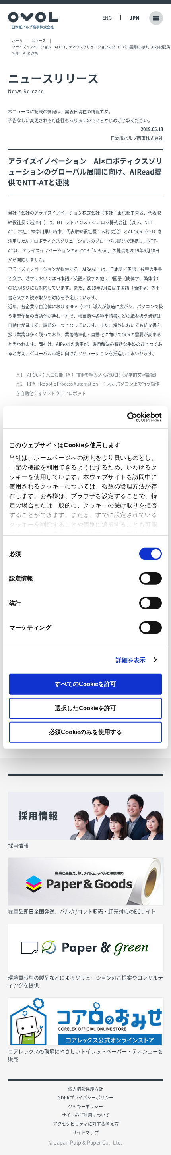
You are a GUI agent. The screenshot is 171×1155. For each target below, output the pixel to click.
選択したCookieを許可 (85, 707)
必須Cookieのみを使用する (85, 731)
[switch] (150, 578)
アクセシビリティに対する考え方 (86, 1124)
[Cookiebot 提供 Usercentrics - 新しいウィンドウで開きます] (127, 417)
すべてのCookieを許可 (85, 683)
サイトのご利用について (86, 1115)
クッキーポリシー (85, 1106)
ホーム (17, 40)
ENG (107, 17)
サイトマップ (85, 1132)
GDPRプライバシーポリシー (85, 1097)
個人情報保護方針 (85, 1089)
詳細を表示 (131, 659)
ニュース (38, 40)
